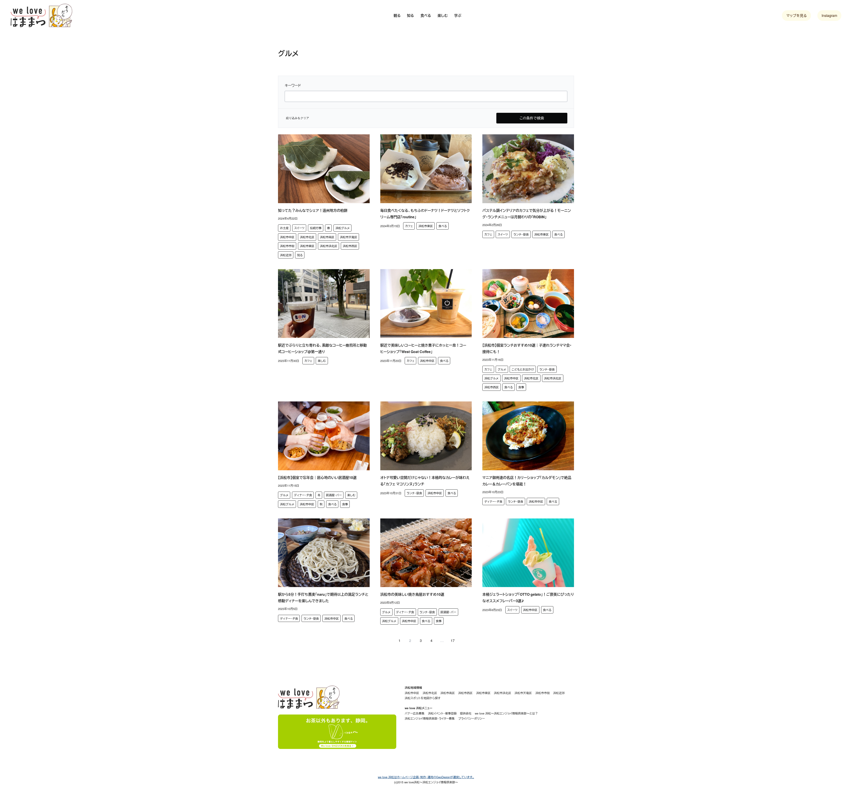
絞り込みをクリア (297, 118)
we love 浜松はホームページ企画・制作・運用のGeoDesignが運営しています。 (426, 777)
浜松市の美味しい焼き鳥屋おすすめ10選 (412, 594)
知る (300, 255)
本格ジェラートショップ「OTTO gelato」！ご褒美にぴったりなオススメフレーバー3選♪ (528, 597)
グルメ (502, 369)
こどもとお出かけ (523, 369)
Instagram (829, 15)
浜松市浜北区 (328, 246)
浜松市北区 (307, 237)
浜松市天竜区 (348, 237)
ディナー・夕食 (303, 495)
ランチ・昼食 (521, 234)
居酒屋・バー (334, 495)
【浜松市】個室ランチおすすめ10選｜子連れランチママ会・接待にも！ (527, 348)
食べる (442, 226)
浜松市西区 (350, 246)
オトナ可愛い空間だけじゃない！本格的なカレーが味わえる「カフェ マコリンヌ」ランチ (424, 480)
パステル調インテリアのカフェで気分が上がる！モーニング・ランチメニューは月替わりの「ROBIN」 (526, 213)
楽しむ (322, 361)
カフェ (409, 226)
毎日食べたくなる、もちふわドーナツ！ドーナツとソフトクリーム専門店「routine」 (425, 213)
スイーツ (299, 228)
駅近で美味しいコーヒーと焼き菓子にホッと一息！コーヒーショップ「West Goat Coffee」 (423, 348)
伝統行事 (315, 228)
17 (453, 640)
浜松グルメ (342, 228)
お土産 (284, 228)
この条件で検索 (532, 118)
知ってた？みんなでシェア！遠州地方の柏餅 (312, 210)
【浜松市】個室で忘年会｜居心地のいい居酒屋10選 (317, 477)
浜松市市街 (287, 246)
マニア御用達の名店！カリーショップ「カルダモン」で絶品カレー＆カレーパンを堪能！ (526, 480)
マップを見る (796, 15)
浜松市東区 (307, 246)
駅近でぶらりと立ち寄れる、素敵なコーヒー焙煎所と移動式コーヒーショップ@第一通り (322, 348)
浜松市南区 (327, 237)
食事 (521, 387)
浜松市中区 (287, 237)
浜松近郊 (286, 255)
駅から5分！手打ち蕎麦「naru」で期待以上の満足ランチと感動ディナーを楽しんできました (323, 597)
